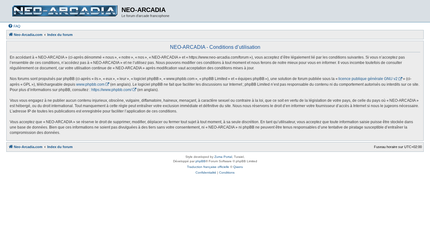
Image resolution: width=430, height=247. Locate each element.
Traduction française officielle (208, 167)
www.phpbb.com (90, 84)
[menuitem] (14, 26)
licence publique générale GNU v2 (368, 79)
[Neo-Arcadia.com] (65, 11)
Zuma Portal (223, 156)
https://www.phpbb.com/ (111, 90)
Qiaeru (238, 167)
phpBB (200, 161)
